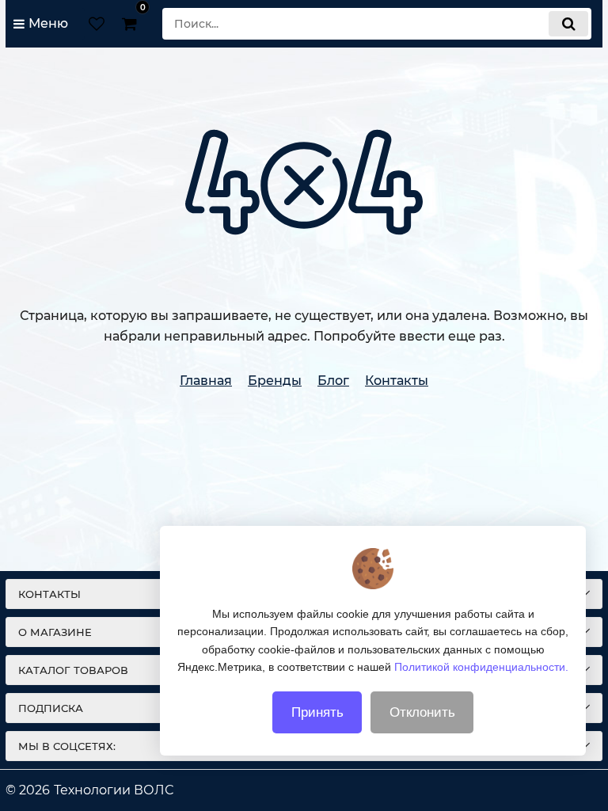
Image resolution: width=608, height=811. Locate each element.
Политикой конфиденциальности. (481, 667)
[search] (568, 23)
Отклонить (422, 712)
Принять (317, 712)
